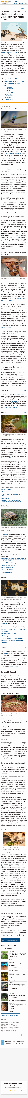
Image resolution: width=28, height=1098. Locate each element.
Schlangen (9, 95)
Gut (18, 1091)
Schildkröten (9, 92)
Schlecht (10, 1091)
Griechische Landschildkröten (17, 995)
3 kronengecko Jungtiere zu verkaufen (16, 964)
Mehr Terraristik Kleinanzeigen (10, 1015)
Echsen (8, 90)
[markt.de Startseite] (6, 1)
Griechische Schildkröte (8, 570)
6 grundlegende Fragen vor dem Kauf (14, 81)
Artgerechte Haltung (7, 489)
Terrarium (18, 237)
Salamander (20, 394)
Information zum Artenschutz (14, 153)
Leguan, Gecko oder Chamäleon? (11, 500)
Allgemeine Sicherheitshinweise (12, 79)
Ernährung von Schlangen (9, 636)
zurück (24, 8)
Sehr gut (22, 1091)
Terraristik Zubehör (9, 99)
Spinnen (8, 97)
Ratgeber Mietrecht (6, 327)
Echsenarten (12, 458)
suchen (21, 3)
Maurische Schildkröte (8, 565)
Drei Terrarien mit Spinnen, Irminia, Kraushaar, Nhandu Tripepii (17, 985)
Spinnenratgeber (13, 666)
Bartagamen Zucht (7, 498)
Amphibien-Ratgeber (11, 407)
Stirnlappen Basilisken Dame (17, 974)
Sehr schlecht (6, 1092)
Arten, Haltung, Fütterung (9, 563)
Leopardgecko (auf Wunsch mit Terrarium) (17, 1005)
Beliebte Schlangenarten (9, 633)
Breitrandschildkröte (7, 567)
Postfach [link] (16, 3)
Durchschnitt (14, 1092)
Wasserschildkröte (7, 572)
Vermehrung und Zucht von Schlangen (12, 638)
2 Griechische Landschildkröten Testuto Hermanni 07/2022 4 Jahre (17, 953)
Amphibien (9, 87)
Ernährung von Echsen (8, 492)
